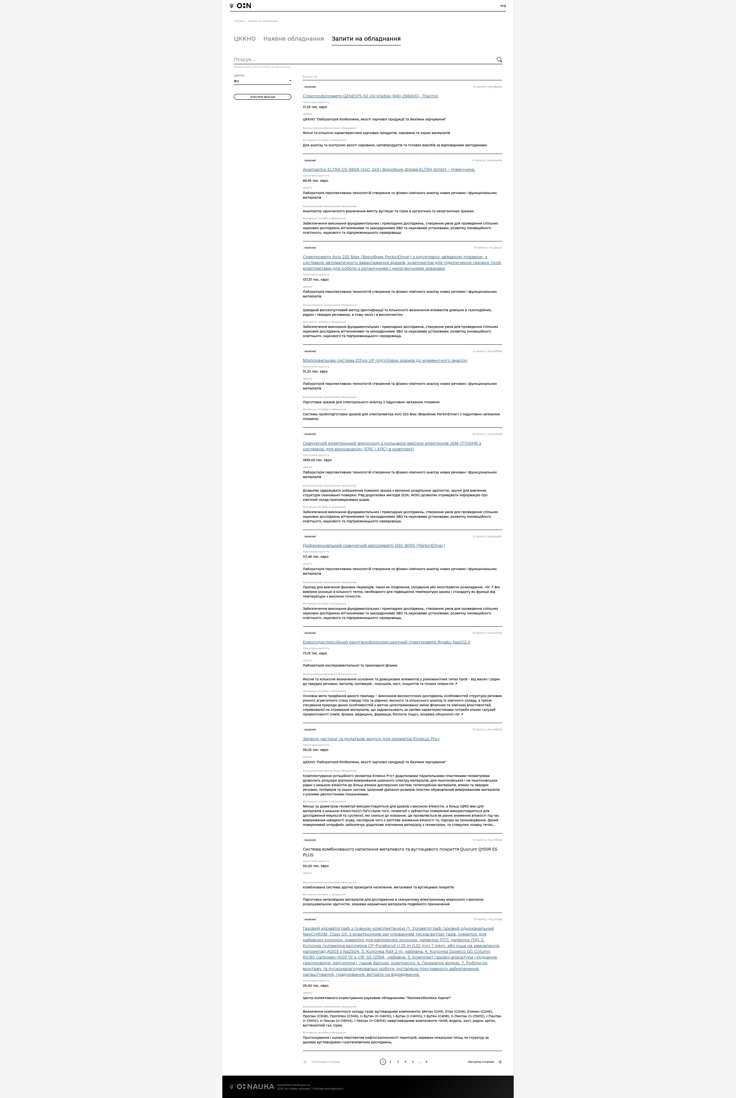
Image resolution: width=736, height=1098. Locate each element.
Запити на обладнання (366, 38)
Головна (239, 21)
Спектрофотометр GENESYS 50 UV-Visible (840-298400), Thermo (370, 96)
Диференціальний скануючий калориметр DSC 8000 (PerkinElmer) (374, 545)
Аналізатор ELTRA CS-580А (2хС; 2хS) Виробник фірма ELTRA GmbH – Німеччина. (389, 169)
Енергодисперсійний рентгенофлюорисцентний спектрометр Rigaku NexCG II (386, 642)
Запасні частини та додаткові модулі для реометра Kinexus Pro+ (371, 738)
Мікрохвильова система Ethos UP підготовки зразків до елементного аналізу (385, 360)
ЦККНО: (239, 75)
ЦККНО (245, 38)
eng (503, 5)
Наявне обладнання (293, 38)
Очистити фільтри (262, 96)
